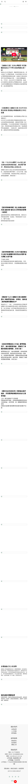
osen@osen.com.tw (16, 756)
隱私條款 (6, 768)
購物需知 (14, 741)
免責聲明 (21, 768)
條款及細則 (14, 768)
